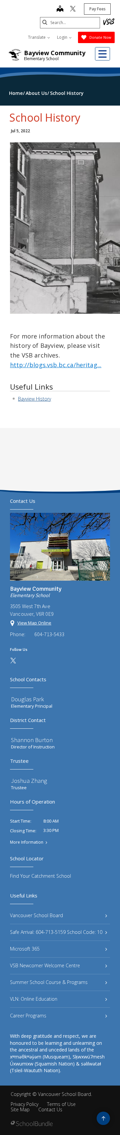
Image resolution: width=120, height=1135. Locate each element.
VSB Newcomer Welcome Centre (45, 965)
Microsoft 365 (25, 949)
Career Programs (28, 1015)
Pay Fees (97, 9)
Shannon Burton (32, 740)
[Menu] (102, 53)
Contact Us (50, 1109)
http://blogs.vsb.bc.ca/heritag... (55, 365)
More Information (26, 842)
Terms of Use (61, 1104)
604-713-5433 (49, 634)
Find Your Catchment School (40, 876)
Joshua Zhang (29, 781)
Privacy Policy (24, 1104)
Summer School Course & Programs (49, 982)
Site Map (20, 1109)
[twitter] (72, 9)
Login (62, 37)
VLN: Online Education (33, 999)
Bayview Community (54, 53)
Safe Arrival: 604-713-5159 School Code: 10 (56, 932)
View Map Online (34, 623)
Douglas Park (27, 699)
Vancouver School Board (36, 915)
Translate (37, 37)
